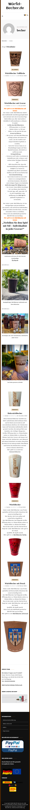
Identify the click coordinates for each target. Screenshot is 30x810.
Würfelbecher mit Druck (15, 583)
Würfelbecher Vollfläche (15, 73)
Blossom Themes (11, 806)
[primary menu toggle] (3, 16)
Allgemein (15, 69)
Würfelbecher (15, 505)
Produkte (15, 99)
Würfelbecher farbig (19, 535)
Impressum (6, 731)
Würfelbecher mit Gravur (15, 103)
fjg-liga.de (15, 260)
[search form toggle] (27, 15)
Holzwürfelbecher (15, 413)
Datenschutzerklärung (9, 720)
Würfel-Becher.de (19, 803)
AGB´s (4, 727)
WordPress (8, 807)
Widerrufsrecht (7, 723)
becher (7, 75)
